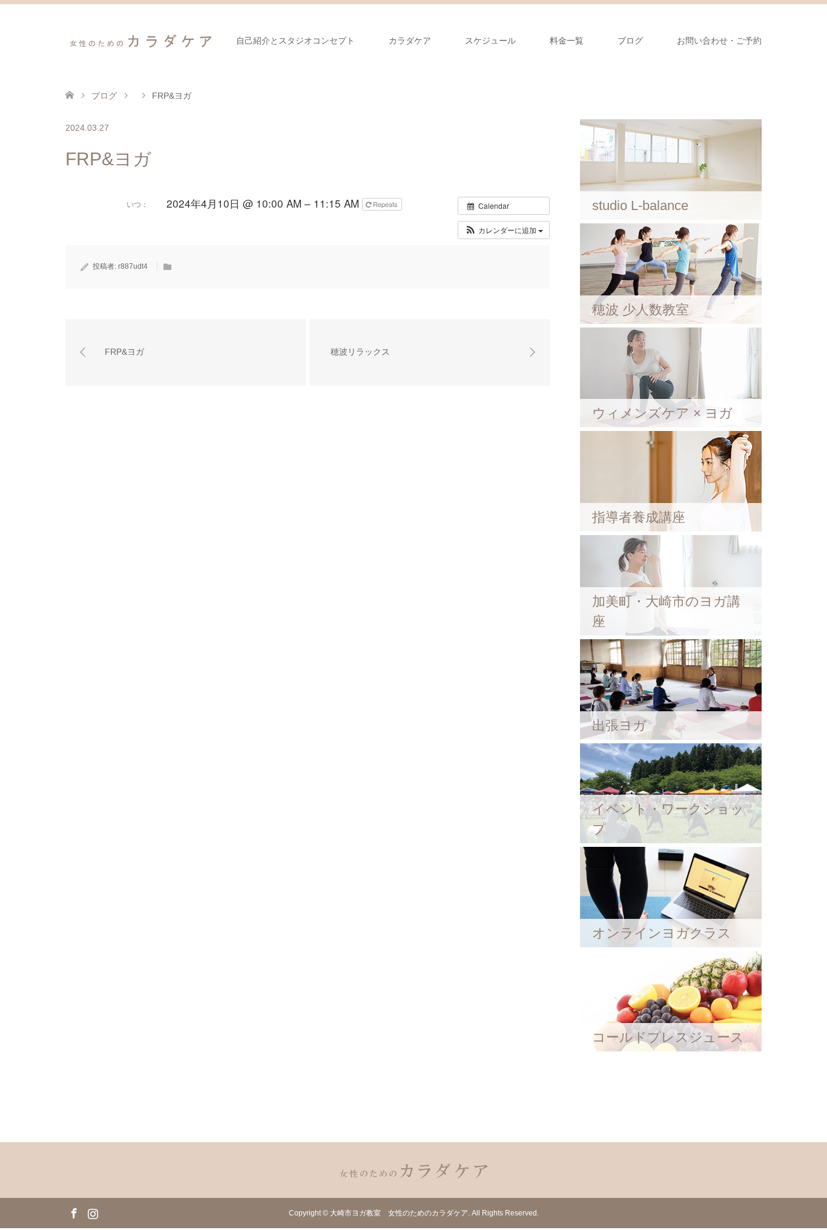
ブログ (630, 40)
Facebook (74, 1212)
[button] (503, 230)
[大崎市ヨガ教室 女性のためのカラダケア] (141, 40)
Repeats (385, 204)
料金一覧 (567, 40)
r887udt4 (133, 266)
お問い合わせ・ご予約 (719, 40)
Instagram (92, 1212)
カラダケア (410, 40)
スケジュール (490, 40)
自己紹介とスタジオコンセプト (295, 40)
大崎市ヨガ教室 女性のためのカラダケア (399, 1213)
